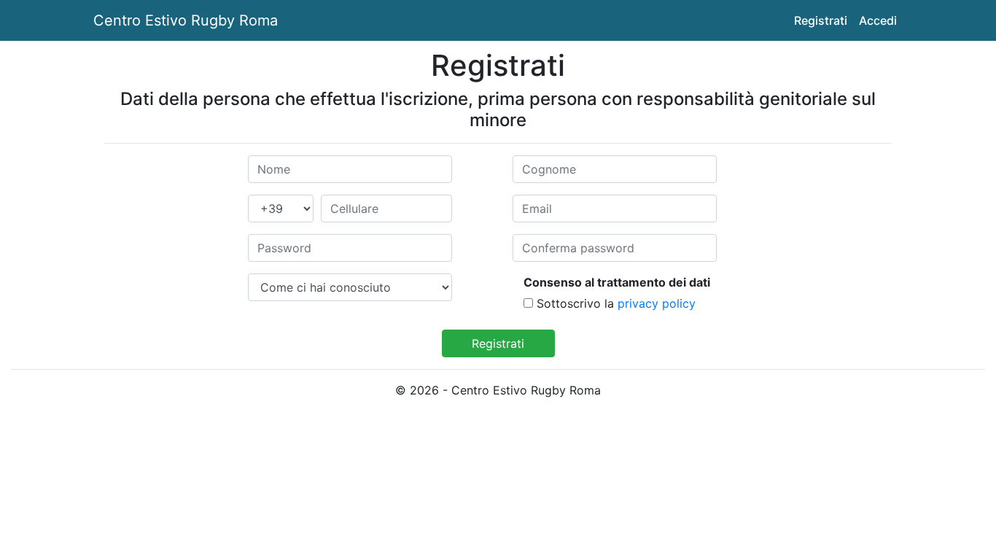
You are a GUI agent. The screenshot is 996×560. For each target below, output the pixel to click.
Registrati (820, 20)
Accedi (878, 20)
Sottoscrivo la (575, 303)
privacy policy (657, 303)
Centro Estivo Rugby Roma (185, 20)
